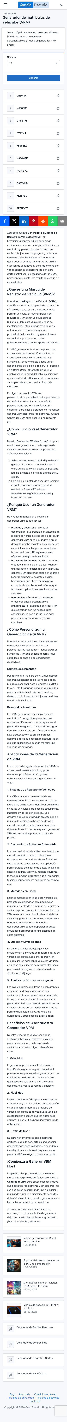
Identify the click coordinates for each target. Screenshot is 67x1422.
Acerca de (24, 1394)
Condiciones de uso (45, 1394)
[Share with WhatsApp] (52, 221)
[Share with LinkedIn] (24, 221)
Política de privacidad (21, 1397)
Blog (11, 1394)
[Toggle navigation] (5, 5)
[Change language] (61, 5)
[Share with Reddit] (43, 221)
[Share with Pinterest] (33, 221)
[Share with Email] (62, 221)
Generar (33, 77)
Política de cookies (48, 1397)
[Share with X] (14, 221)
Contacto (35, 1401)
